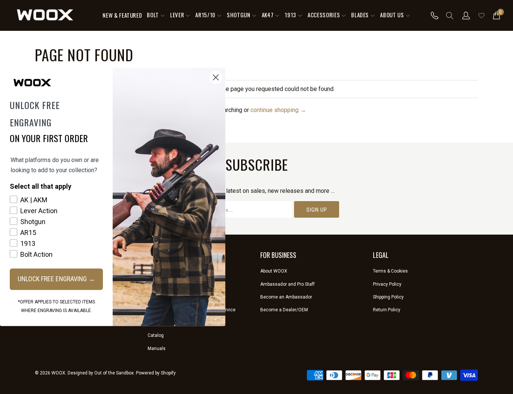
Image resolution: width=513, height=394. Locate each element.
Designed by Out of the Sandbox (101, 373)
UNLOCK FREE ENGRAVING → (56, 279)
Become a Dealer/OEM (284, 309)
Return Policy (386, 309)
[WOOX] (45, 15)
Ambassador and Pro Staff (287, 284)
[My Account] (466, 15)
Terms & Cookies (390, 271)
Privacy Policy (387, 284)
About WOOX (273, 271)
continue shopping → (278, 110)
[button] (156, 15)
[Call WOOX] (432, 15)
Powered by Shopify (156, 373)
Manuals (157, 348)
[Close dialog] (215, 77)
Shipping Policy (388, 297)
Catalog (156, 335)
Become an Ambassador (286, 297)
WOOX (58, 373)
